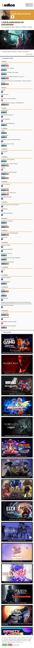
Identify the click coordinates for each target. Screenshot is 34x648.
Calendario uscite (8, 58)
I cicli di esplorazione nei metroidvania (12, 23)
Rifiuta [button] (10, 644)
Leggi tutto (16, 645)
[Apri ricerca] (27, 4)
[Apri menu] (31, 4)
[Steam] (2, 65)
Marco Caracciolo (23, 51)
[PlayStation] (4, 65)
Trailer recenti (7, 332)
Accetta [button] (4, 644)
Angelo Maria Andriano (10, 51)
